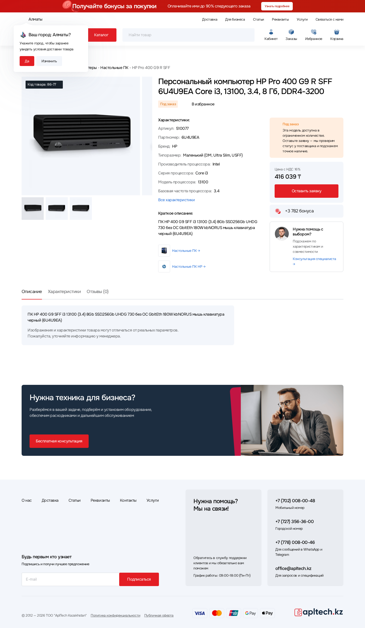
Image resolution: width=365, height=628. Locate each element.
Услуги (302, 19)
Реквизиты (280, 19)
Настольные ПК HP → (188, 266)
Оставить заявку (307, 191)
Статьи (258, 19)
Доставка (209, 19)
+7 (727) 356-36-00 (294, 521)
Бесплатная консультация (59, 441)
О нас (27, 500)
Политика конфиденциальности (115, 615)
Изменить (49, 61)
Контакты (128, 500)
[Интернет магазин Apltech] (318, 612)
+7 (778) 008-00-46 (295, 542)
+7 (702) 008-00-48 (295, 500)
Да (27, 61)
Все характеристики (176, 199)
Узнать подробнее (277, 6)
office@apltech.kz (293, 568)
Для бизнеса (235, 19)
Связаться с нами (329, 19)
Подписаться (139, 579)
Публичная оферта (159, 615)
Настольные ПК (114, 67)
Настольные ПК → (186, 250)
